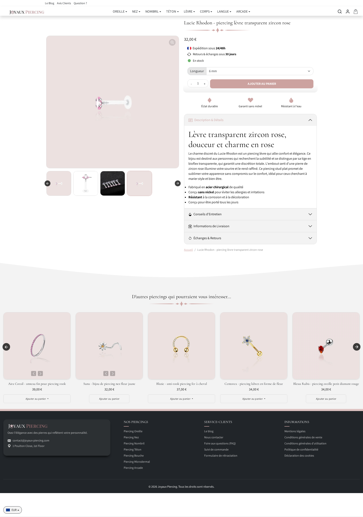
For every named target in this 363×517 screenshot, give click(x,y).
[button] (340, 11)
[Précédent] (33, 373)
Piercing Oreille (133, 431)
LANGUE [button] (223, 11)
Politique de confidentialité (301, 449)
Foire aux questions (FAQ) (220, 443)
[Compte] (348, 11)
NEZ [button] (135, 11)
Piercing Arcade (133, 468)
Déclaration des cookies (299, 455)
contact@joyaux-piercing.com (31, 440)
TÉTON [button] (171, 11)
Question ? (80, 3)
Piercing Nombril (134, 443)
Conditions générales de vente (303, 437)
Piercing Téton (132, 449)
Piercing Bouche (134, 455)
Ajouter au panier (262, 84)
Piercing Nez (131, 437)
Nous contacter (213, 437)
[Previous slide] (47, 183)
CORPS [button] (205, 11)
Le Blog (50, 3)
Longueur (197, 71)
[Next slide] (356, 347)
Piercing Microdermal (137, 461)
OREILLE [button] (119, 11)
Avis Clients (64, 3)
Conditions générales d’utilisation (305, 443)
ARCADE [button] (242, 11)
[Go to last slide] (6, 347)
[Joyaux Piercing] (26, 11)
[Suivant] (40, 373)
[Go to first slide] (178, 183)
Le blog (208, 431)
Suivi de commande (216, 449)
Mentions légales (294, 431)
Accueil (188, 250)
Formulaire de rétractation (220, 455)
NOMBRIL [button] (152, 11)
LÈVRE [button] (188, 11)
